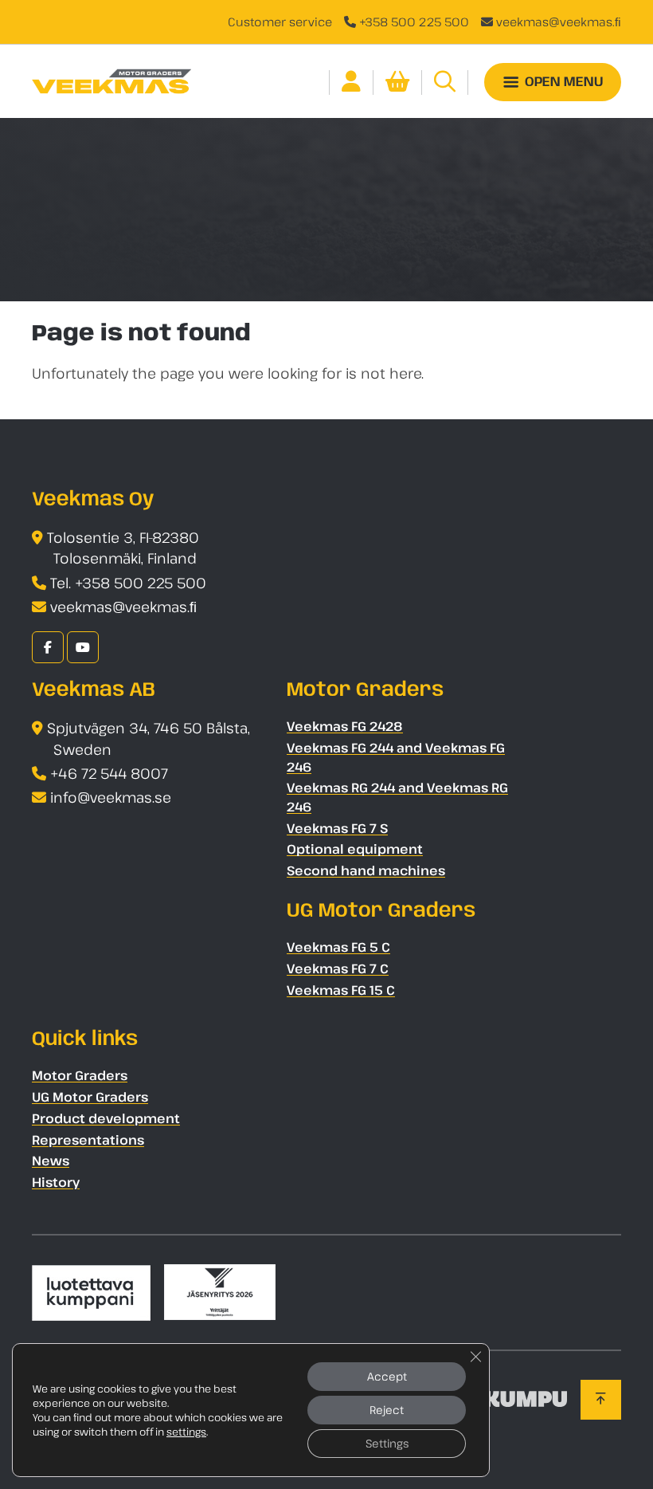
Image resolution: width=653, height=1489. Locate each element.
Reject (387, 1409)
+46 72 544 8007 (109, 773)
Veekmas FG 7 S (337, 828)
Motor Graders (79, 1075)
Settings (387, 1443)
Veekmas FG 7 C (338, 968)
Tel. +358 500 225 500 (128, 582)
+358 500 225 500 (414, 21)
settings (186, 1431)
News (50, 1160)
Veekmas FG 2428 (345, 726)
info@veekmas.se (110, 797)
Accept (387, 1376)
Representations (88, 1140)
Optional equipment (355, 849)
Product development (106, 1118)
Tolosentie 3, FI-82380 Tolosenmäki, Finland (123, 548)
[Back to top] (601, 1400)
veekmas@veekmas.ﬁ (558, 21)
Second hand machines (366, 870)
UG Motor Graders (90, 1097)
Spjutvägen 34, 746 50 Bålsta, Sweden (148, 738)
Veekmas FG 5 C (338, 947)
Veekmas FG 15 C (341, 990)
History (56, 1182)
